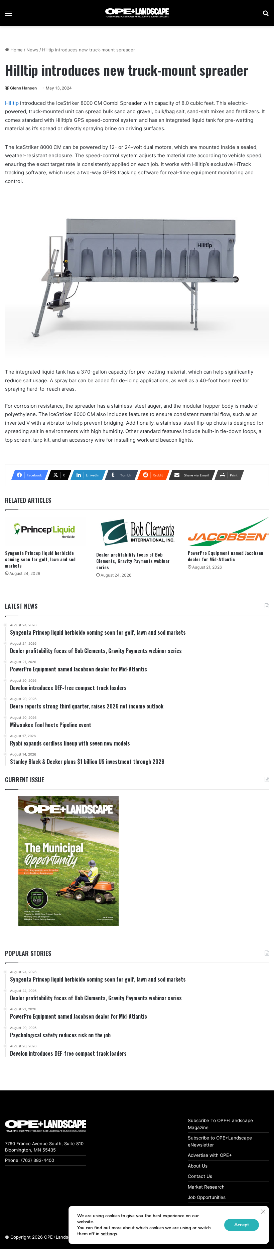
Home (16, 49)
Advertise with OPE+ (210, 1155)
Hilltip (12, 103)
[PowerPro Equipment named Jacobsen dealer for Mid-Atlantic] (228, 531)
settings (109, 1234)
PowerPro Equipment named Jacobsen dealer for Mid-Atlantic (225, 556)
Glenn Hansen (23, 87)
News (32, 49)
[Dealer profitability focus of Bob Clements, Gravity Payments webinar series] (136, 532)
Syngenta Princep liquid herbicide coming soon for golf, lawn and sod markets (40, 559)
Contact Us (200, 1176)
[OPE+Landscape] (137, 13)
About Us (198, 1166)
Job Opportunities (207, 1197)
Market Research (206, 1187)
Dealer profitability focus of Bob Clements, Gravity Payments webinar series (133, 561)
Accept (241, 1225)
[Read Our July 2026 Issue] (68, 861)
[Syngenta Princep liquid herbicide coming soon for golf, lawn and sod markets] (45, 531)
